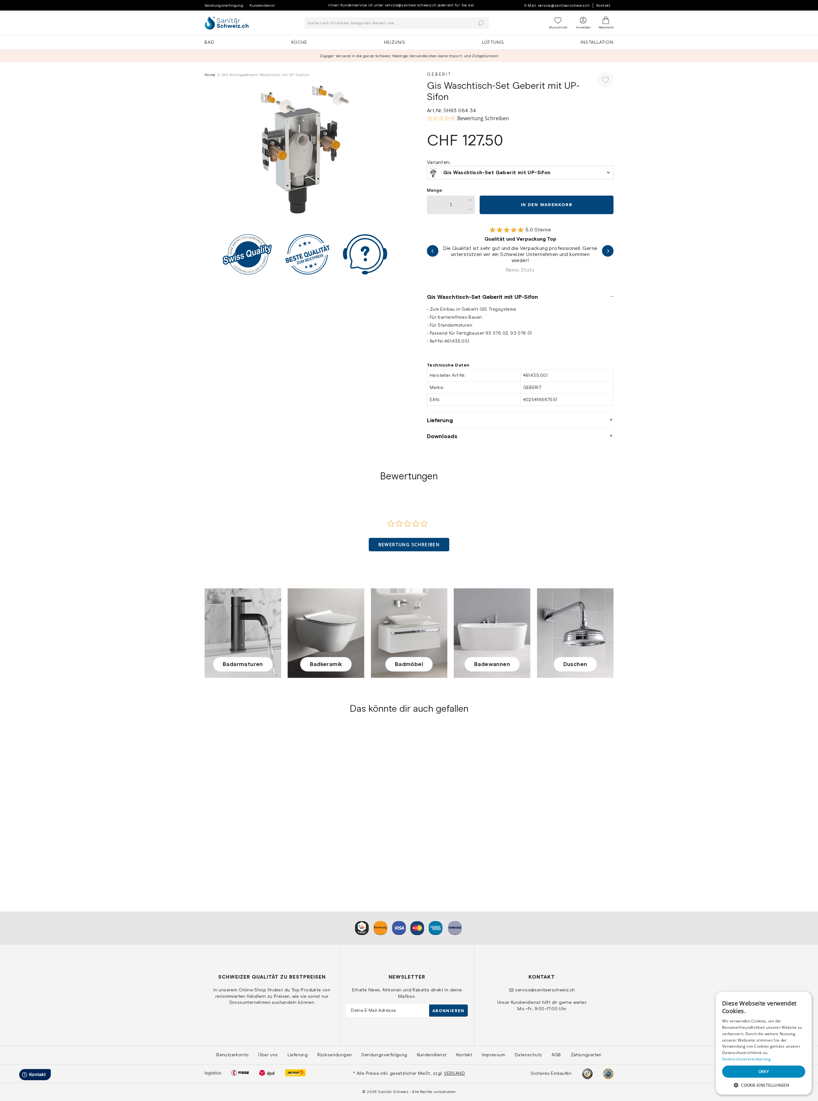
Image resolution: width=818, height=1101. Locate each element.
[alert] (764, 1043)
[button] (409, 544)
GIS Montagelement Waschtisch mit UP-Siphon (252, 840)
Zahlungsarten (586, 1054)
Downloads (442, 436)
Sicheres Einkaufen (551, 1073)
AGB (556, 1054)
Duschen (575, 664)
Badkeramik (326, 664)
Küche (299, 42)
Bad (209, 42)
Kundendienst (262, 5)
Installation (597, 42)
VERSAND (454, 1073)
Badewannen (492, 664)
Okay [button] (764, 1071)
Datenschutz (528, 1054)
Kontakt (603, 5)
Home (209, 75)
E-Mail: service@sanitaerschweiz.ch (557, 5)
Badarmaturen (243, 664)
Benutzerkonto (232, 1054)
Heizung (394, 42)
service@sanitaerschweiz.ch (545, 989)
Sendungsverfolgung (223, 5)
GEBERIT (214, 829)
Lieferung (440, 420)
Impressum (493, 1054)
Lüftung (493, 42)
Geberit (439, 74)
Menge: (435, 190)
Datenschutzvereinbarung (746, 1059)
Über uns (268, 1054)
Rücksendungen (334, 1054)
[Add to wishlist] (605, 80)
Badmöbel (409, 664)
